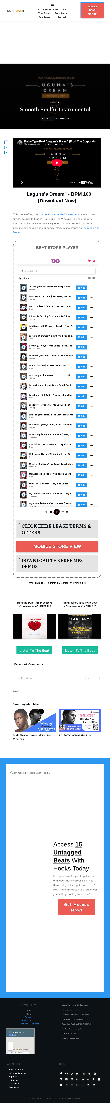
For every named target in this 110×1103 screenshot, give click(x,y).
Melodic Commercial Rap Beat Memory (34, 726)
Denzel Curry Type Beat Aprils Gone (75, 1019)
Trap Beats (14, 1083)
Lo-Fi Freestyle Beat (69, 1034)
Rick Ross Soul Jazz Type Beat (73, 1029)
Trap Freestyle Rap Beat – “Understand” (76, 1015)
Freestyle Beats (16, 1069)
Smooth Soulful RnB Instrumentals (62, 214)
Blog (28, 1014)
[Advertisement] (55, 42)
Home (29, 1010)
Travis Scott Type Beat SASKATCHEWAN (77, 1024)
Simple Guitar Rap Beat (70, 1038)
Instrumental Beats (17, 1073)
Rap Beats (14, 1076)
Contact (28, 1017)
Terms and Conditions (28, 1023)
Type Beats (14, 1087)
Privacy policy (28, 1020)
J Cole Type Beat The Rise (80, 726)
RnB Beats (47, 119)
